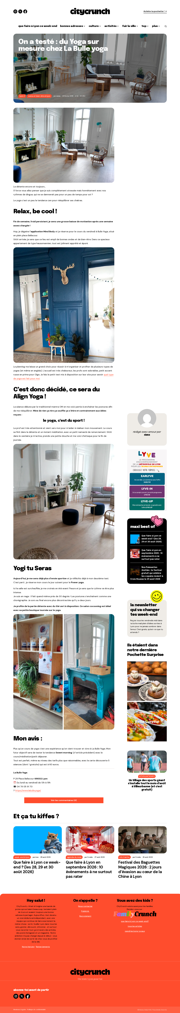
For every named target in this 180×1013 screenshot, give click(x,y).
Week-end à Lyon (22, 857)
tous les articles (135, 926)
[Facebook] (25, 11)
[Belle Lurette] (147, 721)
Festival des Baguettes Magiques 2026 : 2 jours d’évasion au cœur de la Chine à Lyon (140, 869)
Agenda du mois (74, 857)
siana (147, 435)
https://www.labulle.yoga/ (28, 790)
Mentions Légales (19, 1009)
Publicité (85, 911)
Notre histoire (28, 946)
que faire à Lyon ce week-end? (135, 921)
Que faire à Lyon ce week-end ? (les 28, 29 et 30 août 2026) (152, 539)
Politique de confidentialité (36, 1009)
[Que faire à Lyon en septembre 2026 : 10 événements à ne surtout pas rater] (90, 839)
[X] (20, 11)
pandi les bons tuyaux (135, 931)
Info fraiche (125, 857)
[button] (165, 26)
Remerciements (43, 946)
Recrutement (85, 916)
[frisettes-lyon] (147, 681)
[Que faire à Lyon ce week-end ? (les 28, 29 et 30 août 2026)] (37, 839)
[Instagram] (15, 11)
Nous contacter (85, 906)
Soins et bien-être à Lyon (39, 96)
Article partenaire (147, 776)
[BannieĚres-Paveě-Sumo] (147, 480)
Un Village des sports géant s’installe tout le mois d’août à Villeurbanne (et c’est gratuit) (147, 785)
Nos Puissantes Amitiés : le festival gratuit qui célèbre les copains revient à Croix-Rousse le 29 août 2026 (146, 573)
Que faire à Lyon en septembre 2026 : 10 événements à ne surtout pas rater (89, 869)
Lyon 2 (22, 96)
